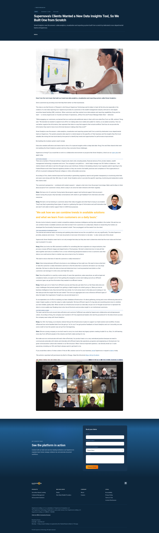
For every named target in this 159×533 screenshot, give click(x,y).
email (93, 350)
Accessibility (108, 492)
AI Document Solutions (38, 497)
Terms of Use (109, 497)
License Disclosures (110, 500)
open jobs (115, 152)
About (82, 492)
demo (112, 350)
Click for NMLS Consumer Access (41, 515)
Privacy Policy (109, 495)
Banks (58, 492)
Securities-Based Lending (39, 492)
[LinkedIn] (125, 483)
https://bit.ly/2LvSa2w (92, 355)
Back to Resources (39, 7)
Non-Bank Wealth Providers (63, 495)
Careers (83, 495)
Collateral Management (38, 495)
